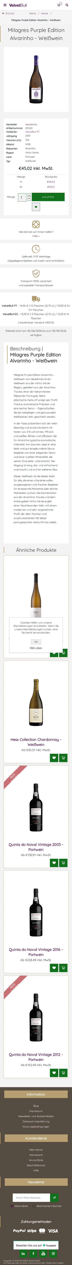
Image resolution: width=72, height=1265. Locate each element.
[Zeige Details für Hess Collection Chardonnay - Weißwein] (36, 703)
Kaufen (48, 197)
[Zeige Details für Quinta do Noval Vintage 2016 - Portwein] (36, 913)
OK (36, 641)
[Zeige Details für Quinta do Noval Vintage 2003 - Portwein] (36, 808)
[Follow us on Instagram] (53, 1253)
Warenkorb (60, 4)
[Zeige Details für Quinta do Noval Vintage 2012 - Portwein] (36, 1018)
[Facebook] (33, 1253)
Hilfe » (35, 236)
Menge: (11, 196)
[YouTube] (43, 1253)
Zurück (10, 13)
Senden (54, 1197)
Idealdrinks (31, 124)
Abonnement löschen (49, 1206)
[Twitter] (23, 1253)
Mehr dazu (36, 647)
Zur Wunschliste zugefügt (36, 207)
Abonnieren (21, 1206)
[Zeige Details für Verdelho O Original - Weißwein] (36, 598)
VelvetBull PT (32, 131)
